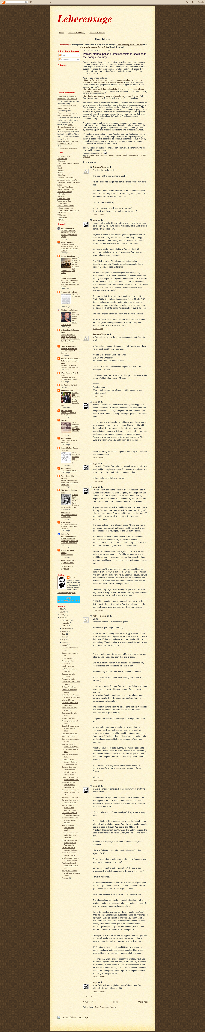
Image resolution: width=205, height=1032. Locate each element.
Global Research (63, 199)
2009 (62, 615)
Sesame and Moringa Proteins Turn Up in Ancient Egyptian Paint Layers (69, 234)
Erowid (59, 168)
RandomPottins (67, 390)
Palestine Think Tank (65, 187)
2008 (62, 617)
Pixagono (60, 113)
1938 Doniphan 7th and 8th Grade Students (76, 426)
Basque (91, 155)
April (63, 642)
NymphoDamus (63, 127)
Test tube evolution (68, 679)
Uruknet (60, 173)
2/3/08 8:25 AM (98, 610)
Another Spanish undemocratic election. (68, 827)
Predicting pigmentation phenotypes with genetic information (69, 483)
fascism (111, 155)
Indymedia (61, 194)
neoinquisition (134, 155)
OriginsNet (61, 161)
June (64, 637)
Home (61, 33)
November (66, 623)
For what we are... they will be (94, 47)
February (65, 878)
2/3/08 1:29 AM (98, 329)
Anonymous (61, 96)
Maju (72, 577)
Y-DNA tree (61, 215)
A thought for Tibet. (68, 718)
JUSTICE (64, 420)
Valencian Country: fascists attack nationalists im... (68, 784)
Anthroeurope (66, 411)
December (66, 620)
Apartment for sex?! (69, 736)
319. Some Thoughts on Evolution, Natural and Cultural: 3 (69, 527)
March (64, 645)
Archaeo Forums (63, 156)
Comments (65, 60)
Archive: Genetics (97, 33)
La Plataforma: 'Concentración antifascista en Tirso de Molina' (111, 96)
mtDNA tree (61, 213)
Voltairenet (61, 196)
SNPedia (60, 220)
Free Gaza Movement (65, 177)
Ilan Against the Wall (69, 385)
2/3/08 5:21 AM (98, 458)
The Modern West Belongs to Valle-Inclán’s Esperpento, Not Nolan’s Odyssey (69, 247)
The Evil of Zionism (76, 295)
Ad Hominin (65, 512)
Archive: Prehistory (76, 33)
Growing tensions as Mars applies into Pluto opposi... (69, 842)
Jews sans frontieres (69, 292)
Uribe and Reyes (68, 700)
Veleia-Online (62, 159)
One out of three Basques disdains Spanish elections (69, 762)
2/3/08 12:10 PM (98, 991)
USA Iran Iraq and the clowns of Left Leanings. (69, 366)
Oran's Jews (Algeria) (69, 470)
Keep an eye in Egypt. (70, 733)
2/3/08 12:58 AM (98, 214)
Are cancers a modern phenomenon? (69, 516)
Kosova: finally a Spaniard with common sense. (69, 807)
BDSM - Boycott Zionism (66, 189)
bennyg (60, 141)
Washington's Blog (64, 201)
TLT (58, 106)
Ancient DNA (62, 217)
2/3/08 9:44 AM (98, 780)
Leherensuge (84, 18)
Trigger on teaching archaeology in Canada (69, 378)
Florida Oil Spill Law (69, 278)
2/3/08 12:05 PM (98, 977)
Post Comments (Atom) (105, 1007)
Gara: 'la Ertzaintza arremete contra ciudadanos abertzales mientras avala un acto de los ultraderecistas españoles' (113, 81)
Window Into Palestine (69, 310)
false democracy (101, 155)
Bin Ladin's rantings (69, 687)
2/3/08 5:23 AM (98, 481)
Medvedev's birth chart (70, 797)
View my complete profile (66, 593)
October (65, 626)
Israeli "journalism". (68, 658)
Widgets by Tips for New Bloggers (68, 148)
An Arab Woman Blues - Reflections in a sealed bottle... (70, 361)
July (63, 634)
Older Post (143, 1002)
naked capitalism (67, 242)
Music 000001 (66, 522)
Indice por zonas (67, 555)
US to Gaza (61, 175)
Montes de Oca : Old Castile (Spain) (68, 414)
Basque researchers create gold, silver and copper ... (71, 873)
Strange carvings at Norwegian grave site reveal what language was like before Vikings (70, 338)
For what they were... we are (130, 45)
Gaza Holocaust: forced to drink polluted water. (70, 728)
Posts (63, 55)
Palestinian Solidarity (64, 192)
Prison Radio (62, 203)
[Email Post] (105, 153)
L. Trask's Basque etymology (68, 210)
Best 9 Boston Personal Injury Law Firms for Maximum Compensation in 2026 (70, 283)
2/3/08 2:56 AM (98, 396)
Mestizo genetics (68, 666)
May (64, 639)
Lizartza (118, 155)
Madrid (125, 155)
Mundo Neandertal (68, 256)
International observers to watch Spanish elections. (70, 820)
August (64, 631)
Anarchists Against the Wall (67, 180)
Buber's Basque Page (65, 208)
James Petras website (65, 206)
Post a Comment (92, 997)
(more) (70, 125)
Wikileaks (60, 170)
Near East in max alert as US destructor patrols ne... (70, 835)
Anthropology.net (68, 228)
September (66, 628)
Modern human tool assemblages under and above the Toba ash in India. (69, 542)
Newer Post (88, 1002)
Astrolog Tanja (99, 167)
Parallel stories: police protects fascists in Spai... (70, 865)
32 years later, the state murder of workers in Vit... (70, 792)
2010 (62, 612)
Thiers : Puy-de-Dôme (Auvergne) (69, 441)
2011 (62, 609)
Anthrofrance (66, 438)
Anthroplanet (66, 468)
